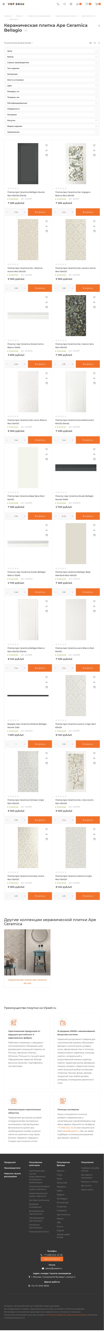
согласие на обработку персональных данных (66, 1315)
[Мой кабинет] (71, 4)
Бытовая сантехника (39, 1200)
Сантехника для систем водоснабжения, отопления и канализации (37, 1177)
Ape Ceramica (63, 1214)
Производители (12, 1168)
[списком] (95, 43)
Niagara (60, 1194)
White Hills (62, 1183)
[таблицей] (99, 43)
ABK (59, 1222)
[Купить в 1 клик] (46, 155)
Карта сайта (87, 1189)
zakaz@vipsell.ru (70, 1131)
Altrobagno (62, 1198)
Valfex (59, 1191)
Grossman (62, 1206)
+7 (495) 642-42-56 (66, 1127)
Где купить (86, 1185)
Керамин (61, 1186)
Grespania (61, 1210)
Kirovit (60, 1226)
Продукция (10, 1162)
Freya (59, 1175)
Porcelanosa (62, 1202)
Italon (59, 1179)
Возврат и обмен (89, 1182)
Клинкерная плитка (39, 1231)
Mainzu (60, 1218)
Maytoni (61, 1171)
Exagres (60, 1230)
